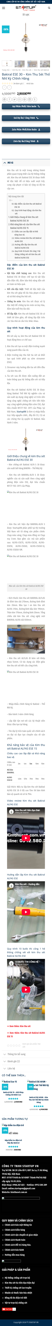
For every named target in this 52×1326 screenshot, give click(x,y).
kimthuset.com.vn (19, 1192)
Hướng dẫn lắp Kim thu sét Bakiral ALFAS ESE (26, 246)
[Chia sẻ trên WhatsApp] (4, 99)
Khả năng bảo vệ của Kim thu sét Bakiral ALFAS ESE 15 (25, 226)
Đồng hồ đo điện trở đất (16, 1297)
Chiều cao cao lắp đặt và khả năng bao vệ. (26, 233)
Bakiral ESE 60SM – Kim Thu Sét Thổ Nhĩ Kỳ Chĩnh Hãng (38, 1100)
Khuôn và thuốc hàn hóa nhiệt (18, 1292)
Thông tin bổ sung (16, 1054)
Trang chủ (5, 70)
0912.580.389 (41, 1184)
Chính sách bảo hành (14, 1249)
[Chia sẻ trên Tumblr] (34, 99)
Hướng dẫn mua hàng (15, 1254)
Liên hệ (11, 1068)
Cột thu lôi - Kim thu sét (21, 70)
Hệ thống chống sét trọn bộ (17, 1277)
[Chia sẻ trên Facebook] (9, 99)
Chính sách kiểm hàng (15, 1229)
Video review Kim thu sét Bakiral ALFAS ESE (28, 240)
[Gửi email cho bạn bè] (19, 99)
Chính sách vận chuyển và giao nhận (21, 1234)
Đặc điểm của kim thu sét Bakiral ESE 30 (28, 205)
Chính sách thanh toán (15, 1239)
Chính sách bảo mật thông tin (18, 1224)
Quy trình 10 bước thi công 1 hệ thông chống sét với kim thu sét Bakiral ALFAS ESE (28, 254)
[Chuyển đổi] (4, 163)
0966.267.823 (18, 1184)
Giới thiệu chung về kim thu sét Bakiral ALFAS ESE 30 (24, 219)
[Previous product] (9, 87)
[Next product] (4, 87)
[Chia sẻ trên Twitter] (14, 99)
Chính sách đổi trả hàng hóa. (18, 1244)
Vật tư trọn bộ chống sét (16, 1302)
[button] (3, 8)
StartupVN (21, 411)
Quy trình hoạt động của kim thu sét (28, 212)
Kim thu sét (25, 1026)
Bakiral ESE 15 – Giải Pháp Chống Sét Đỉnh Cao (13, 1093)
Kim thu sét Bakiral (41, 70)
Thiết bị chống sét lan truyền (18, 1287)
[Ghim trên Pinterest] (24, 99)
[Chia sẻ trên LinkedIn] (29, 99)
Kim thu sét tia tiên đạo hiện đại (20, 1282)
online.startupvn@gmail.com (21, 1188)
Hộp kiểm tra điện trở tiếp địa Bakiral (13, 1141)
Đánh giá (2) (14, 1061)
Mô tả (10, 162)
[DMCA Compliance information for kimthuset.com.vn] (11, 1261)
